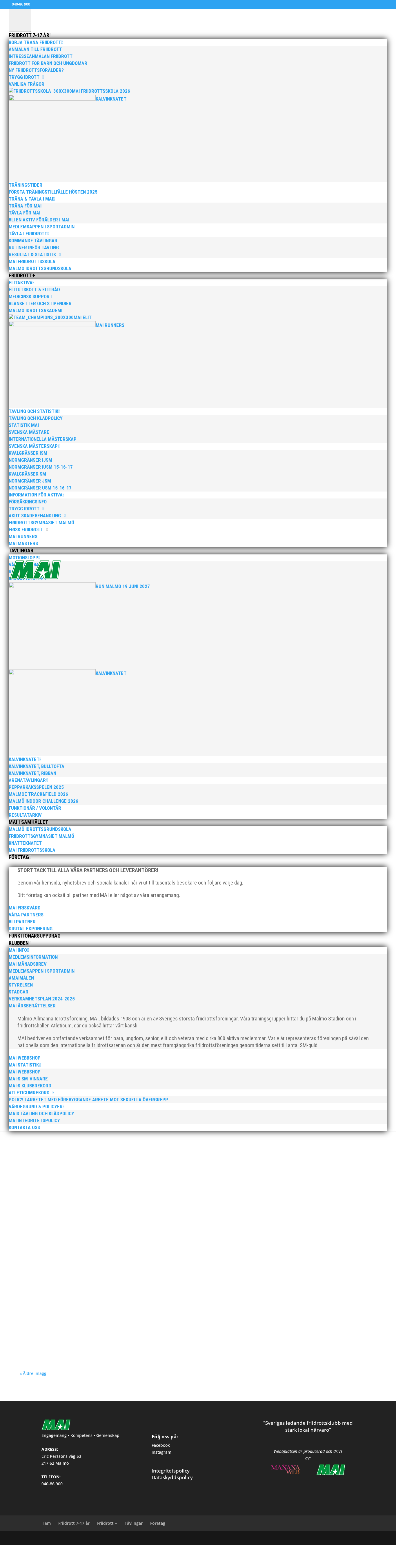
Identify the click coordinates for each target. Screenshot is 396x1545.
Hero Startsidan (86, 1162)
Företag (157, 1523)
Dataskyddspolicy (172, 1477)
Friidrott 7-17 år (74, 1523)
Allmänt (93, 1220)
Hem (46, 1523)
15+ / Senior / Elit (59, 1162)
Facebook (161, 1445)
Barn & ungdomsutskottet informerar (76, 1336)
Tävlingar (134, 1523)
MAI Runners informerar (192, 1220)
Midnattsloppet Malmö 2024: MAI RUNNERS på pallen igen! (94, 1269)
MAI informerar (134, 1162)
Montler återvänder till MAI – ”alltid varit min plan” (85, 1211)
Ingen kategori (110, 1162)
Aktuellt (80, 1220)
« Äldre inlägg (33, 1373)
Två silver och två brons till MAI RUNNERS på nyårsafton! (92, 1153)
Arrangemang (111, 1220)
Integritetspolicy (171, 1470)
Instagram (161, 1452)
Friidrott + (107, 1523)
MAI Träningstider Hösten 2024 (61, 1327)
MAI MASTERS (158, 1162)
